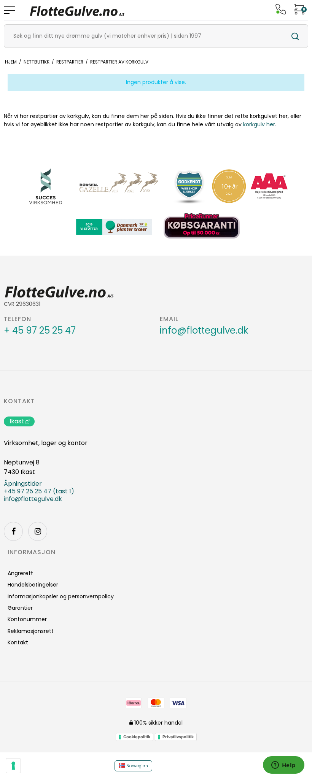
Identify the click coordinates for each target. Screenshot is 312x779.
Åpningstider (23, 484)
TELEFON (17, 319)
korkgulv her (259, 124)
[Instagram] (37, 531)
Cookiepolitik (136, 736)
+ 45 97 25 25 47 (40, 330)
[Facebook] (13, 531)
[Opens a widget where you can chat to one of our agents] (283, 765)
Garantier (20, 608)
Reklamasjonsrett (31, 631)
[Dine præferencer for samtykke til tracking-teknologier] (13, 765)
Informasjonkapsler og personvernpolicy (61, 596)
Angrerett (20, 573)
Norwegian (136, 766)
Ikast (17, 421)
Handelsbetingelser (33, 584)
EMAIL (169, 319)
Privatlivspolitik (178, 736)
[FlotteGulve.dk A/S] (77, 10)
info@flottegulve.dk (204, 330)
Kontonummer (27, 619)
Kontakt (19, 401)
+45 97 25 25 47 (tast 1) (39, 491)
